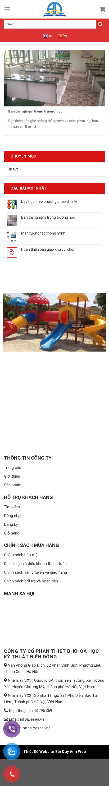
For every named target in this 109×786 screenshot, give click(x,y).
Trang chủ (12, 467)
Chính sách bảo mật (21, 555)
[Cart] (102, 9)
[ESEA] (54, 9)
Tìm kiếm (12, 507)
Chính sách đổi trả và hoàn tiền (31, 581)
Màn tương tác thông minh (43, 233)
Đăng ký (11, 524)
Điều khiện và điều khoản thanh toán (35, 563)
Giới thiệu (12, 476)
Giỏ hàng (11, 533)
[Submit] (100, 24)
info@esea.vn (32, 719)
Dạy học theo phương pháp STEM (49, 201)
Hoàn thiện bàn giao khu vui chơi (47, 249)
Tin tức (13, 169)
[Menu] (7, 9)
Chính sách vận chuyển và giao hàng (35, 572)
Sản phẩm (12, 485)
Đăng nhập (13, 515)
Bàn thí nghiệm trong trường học (48, 217)
